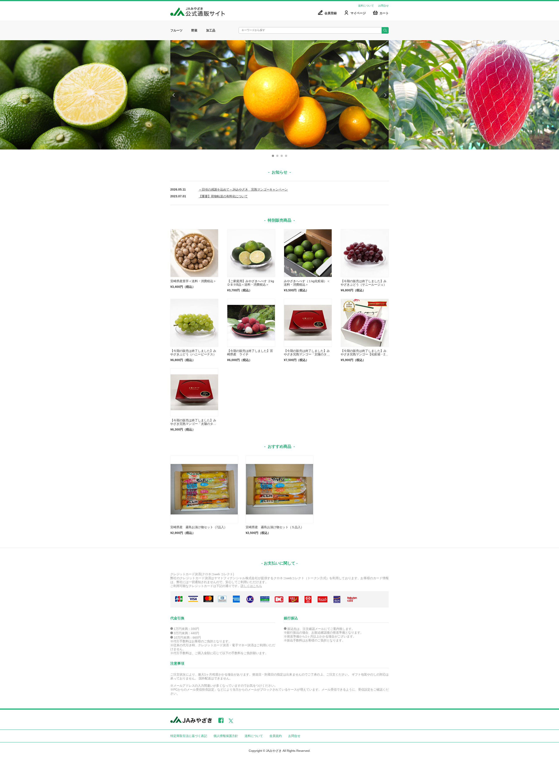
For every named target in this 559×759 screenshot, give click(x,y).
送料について (366, 5)
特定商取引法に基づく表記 (188, 736)
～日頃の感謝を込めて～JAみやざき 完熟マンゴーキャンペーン (243, 189)
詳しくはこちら (251, 586)
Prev (173, 95)
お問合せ (383, 5)
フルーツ (176, 30)
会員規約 (275, 736)
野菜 (194, 30)
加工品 (210, 30)
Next (385, 95)
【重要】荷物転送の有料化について (223, 196)
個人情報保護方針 (226, 736)
